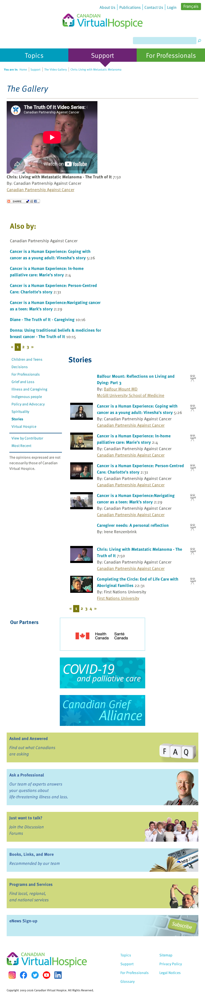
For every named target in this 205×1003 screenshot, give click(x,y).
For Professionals (25, 374)
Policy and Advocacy (28, 404)
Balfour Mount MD (120, 389)
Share (23, 201)
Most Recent (21, 445)
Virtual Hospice (23, 426)
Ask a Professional (26, 775)
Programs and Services (31, 884)
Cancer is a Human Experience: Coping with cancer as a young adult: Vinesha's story (50, 254)
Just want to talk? (25, 818)
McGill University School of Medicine (130, 395)
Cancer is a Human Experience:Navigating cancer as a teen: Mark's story (136, 498)
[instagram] (12, 975)
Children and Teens (26, 359)
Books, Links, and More (31, 854)
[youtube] (46, 975)
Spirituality (20, 411)
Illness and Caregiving (29, 389)
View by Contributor (27, 438)
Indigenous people (26, 396)
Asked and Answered (28, 738)
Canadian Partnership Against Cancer (40, 189)
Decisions (19, 366)
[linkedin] (58, 975)
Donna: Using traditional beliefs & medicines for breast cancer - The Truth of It (55, 333)
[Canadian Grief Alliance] (102, 710)
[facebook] (23, 975)
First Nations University (118, 598)
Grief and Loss (22, 381)
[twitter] (35, 975)
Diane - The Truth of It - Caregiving (42, 319)
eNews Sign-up (23, 921)
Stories (17, 419)
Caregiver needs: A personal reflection (133, 525)
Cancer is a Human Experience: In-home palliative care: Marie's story (47, 271)
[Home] (102, 14)
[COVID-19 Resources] (102, 672)
